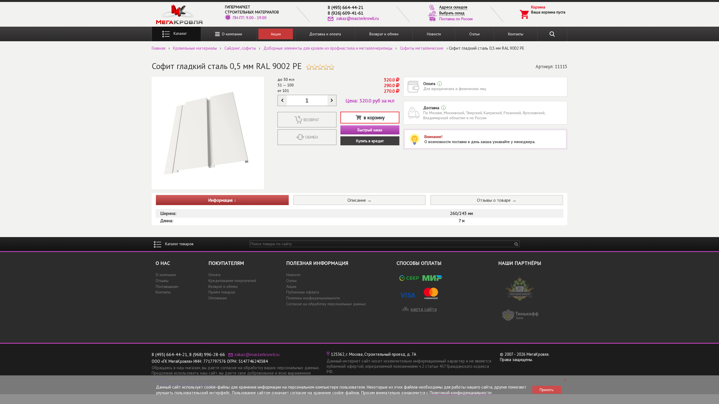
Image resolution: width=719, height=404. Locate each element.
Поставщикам (167, 286)
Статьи (474, 33)
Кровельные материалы (195, 48)
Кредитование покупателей (232, 280)
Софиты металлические (421, 48)
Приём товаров (221, 292)
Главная (158, 48)
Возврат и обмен (384, 33)
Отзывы (162, 280)
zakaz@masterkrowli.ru (357, 18)
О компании (231, 33)
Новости (434, 33)
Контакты (515, 33)
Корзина (538, 7)
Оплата (214, 274)
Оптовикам (217, 297)
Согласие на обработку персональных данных (326, 303)
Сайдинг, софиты (240, 48)
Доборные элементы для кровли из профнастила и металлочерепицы (327, 48)
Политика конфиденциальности (313, 297)
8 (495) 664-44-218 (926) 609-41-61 (345, 10)
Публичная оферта (302, 292)
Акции (276, 33)
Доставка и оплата (325, 33)
